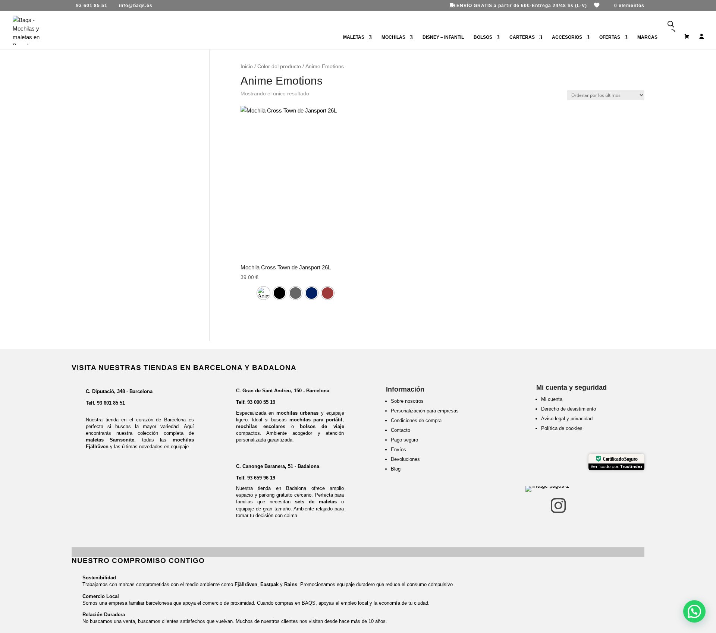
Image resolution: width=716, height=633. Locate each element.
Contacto (400, 430)
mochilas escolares (260, 426)
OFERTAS (609, 37)
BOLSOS (483, 37)
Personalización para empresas (425, 411)
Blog (396, 469)
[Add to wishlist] (344, 117)
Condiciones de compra (416, 420)
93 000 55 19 (261, 402)
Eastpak (269, 584)
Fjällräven (246, 584)
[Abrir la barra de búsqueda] (671, 24)
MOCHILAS (393, 37)
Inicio (247, 66)
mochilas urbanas (297, 413)
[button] (694, 611)
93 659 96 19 (261, 478)
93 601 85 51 (111, 403)
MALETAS (353, 37)
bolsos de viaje (322, 426)
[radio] (263, 293)
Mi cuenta (551, 399)
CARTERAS (522, 37)
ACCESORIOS (567, 37)
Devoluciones (405, 459)
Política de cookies (561, 428)
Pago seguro (404, 440)
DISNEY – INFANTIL (443, 37)
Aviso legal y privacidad (567, 418)
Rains (290, 584)
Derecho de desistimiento (568, 409)
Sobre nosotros (407, 401)
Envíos (398, 449)
